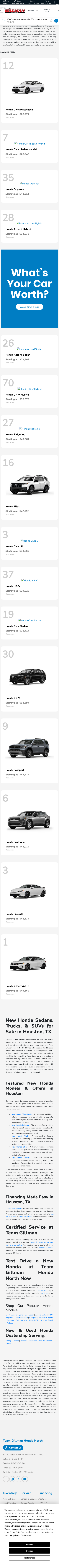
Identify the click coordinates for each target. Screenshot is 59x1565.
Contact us (41, 1290)
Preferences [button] (26, 1535)
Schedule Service (28, 1498)
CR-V (8, 1315)
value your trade (25, 1216)
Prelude (10, 1323)
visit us (45, 1293)
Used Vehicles (9, 1503)
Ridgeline (9, 1317)
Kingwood (33, 1340)
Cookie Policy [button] (15, 1532)
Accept (29, 1544)
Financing (45, 1493)
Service (26, 1493)
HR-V (50, 1315)
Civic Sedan (29, 1315)
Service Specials (28, 1503)
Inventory (10, 1493)
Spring (8, 1340)
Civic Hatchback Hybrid (25, 1320)
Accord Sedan (41, 1315)
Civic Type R (48, 1320)
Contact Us (14, 1447)
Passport (33, 1317)
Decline (29, 1551)
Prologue (10, 1320)
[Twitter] (19, 1479)
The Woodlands (45, 1340)
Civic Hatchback (21, 1317)
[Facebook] (6, 1479)
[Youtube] (25, 1479)
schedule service (46, 1247)
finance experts (15, 1208)
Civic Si (39, 1320)
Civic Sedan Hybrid (45, 1317)
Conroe (16, 1340)
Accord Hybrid (17, 1315)
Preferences (29, 1558)
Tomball (23, 1340)
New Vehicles (9, 1498)
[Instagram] (12, 1479)
